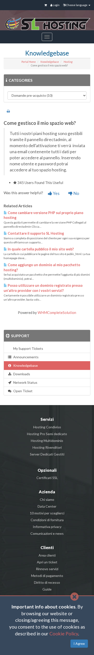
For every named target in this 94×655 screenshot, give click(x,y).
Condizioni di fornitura (47, 520)
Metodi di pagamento (47, 576)
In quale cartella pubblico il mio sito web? (40, 249)
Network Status (24, 382)
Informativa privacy (47, 527)
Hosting (68, 61)
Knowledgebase (49, 61)
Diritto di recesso (47, 582)
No (76, 193)
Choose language (76, 5)
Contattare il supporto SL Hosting (35, 233)
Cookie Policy (63, 633)
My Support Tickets (27, 348)
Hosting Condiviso (47, 427)
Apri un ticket (47, 562)
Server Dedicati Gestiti (47, 454)
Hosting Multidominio (47, 441)
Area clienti (47, 555)
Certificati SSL (47, 478)
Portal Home (28, 61)
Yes (56, 193)
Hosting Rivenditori (47, 447)
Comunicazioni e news (47, 533)
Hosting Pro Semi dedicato (47, 434)
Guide (47, 589)
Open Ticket (22, 391)
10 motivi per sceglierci (47, 513)
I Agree (79, 643)
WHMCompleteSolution (57, 312)
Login (56, 5)
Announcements (25, 357)
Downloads (21, 374)
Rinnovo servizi (47, 569)
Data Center (47, 506)
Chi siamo (47, 499)
